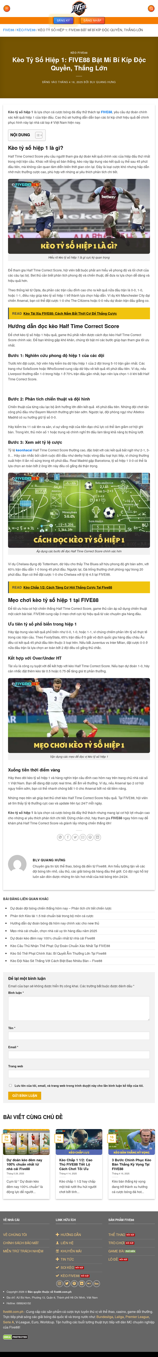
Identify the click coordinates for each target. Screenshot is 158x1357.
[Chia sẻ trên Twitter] (75, 837)
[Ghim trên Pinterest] (90, 837)
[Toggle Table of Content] (36, 135)
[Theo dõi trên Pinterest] (74, 1283)
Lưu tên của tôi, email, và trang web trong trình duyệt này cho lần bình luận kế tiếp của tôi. (79, 1086)
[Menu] (6, 8)
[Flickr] (89, 1283)
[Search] (151, 8)
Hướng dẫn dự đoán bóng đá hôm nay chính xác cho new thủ (55, 923)
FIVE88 (8, 29)
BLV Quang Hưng (103, 82)
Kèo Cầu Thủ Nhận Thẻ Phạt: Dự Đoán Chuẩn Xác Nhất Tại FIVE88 (60, 945)
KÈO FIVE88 (26, 29)
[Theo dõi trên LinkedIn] (81, 1283)
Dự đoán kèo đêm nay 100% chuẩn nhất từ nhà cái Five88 (52, 938)
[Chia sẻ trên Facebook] (67, 837)
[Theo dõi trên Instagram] (59, 1283)
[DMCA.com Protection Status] (15, 1336)
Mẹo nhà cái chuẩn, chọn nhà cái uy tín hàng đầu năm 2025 (53, 930)
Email (13, 1047)
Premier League (137, 1316)
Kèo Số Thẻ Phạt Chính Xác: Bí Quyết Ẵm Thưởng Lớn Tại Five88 (58, 953)
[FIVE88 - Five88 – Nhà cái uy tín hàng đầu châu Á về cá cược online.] (79, 8)
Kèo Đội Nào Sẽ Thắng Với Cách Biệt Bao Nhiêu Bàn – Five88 (56, 960)
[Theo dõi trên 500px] (96, 1283)
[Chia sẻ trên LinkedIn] (97, 837)
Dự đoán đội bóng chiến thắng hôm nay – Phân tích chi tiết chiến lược (61, 908)
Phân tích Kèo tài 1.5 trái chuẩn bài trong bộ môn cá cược (52, 915)
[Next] (149, 1159)
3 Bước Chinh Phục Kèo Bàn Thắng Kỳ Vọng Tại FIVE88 (131, 1164)
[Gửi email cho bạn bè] (82, 837)
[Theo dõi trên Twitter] (67, 1283)
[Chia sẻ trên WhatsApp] (60, 837)
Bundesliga (104, 1316)
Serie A (8, 1322)
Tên (11, 1028)
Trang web (15, 1066)
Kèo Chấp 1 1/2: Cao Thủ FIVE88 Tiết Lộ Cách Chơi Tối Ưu (75, 1164)
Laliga (119, 1316)
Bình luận (16, 993)
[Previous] (8, 1159)
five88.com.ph (13, 1311)
